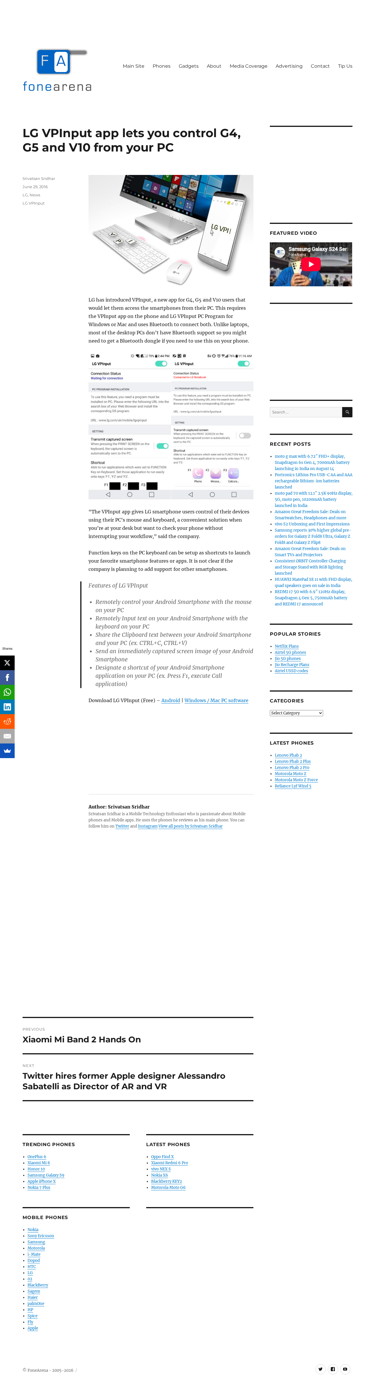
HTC (32, 1266)
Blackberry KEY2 (166, 1181)
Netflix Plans (287, 646)
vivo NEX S (161, 1169)
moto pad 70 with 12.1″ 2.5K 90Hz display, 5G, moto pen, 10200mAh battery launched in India (313, 499)
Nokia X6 (159, 1175)
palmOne (36, 1303)
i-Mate (34, 1254)
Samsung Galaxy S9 (46, 1175)
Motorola (36, 1248)
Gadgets (189, 66)
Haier (33, 1297)
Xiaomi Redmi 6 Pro (169, 1162)
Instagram (148, 826)
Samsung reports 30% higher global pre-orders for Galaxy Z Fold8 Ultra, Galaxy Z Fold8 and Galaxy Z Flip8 (313, 536)
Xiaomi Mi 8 (39, 1162)
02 (30, 1279)
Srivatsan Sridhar (39, 178)
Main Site (133, 66)
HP (30, 1309)
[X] (7, 663)
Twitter (122, 826)
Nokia (33, 1229)
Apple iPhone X (42, 1181)
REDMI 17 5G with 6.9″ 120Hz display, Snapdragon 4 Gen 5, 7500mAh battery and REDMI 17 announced (311, 598)
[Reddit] (7, 721)
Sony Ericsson (41, 1235)
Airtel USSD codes (291, 670)
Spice (33, 1315)
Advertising (289, 66)
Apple (33, 1328)
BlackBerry (38, 1285)
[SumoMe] (7, 750)
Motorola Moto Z (290, 773)
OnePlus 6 (37, 1156)
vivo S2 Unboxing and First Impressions (312, 524)
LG (25, 195)
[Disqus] (138, 935)
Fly (30, 1322)
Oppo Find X (162, 1156)
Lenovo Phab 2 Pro (292, 767)
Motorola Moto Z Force (296, 779)
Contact (320, 66)
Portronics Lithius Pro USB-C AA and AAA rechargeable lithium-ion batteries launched (313, 481)
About (214, 66)
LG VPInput (34, 203)
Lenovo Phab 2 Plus (293, 761)
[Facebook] (7, 677)
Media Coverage (248, 66)
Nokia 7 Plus (39, 1187)
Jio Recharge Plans (292, 664)
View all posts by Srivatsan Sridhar (190, 826)
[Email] (7, 736)
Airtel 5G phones (290, 652)
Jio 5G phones (288, 658)
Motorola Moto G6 (168, 1187)
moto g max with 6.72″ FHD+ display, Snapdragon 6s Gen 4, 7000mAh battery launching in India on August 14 (312, 462)
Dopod (34, 1260)
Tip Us (345, 66)
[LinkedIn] (7, 707)
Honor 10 (36, 1169)
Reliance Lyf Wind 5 (293, 786)
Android (170, 700)
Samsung (36, 1242)
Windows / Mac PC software (216, 700)
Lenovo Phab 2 (288, 755)
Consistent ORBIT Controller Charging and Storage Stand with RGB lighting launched (310, 567)
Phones (162, 66)
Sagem (34, 1291)
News (35, 195)
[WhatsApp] (7, 692)
